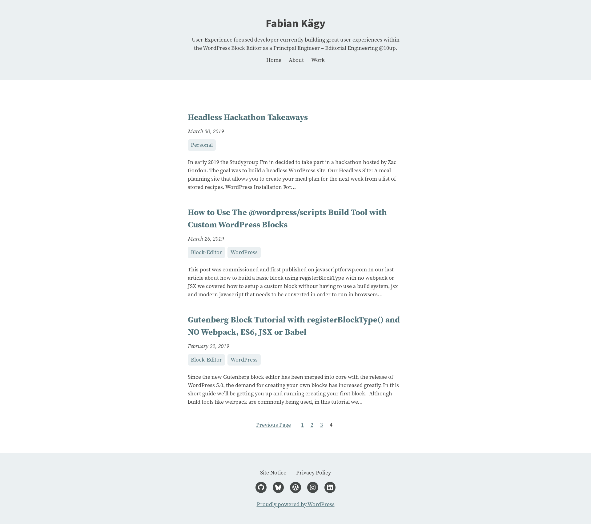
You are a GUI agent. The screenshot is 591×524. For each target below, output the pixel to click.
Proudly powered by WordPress (296, 504)
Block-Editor (206, 252)
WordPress (244, 252)
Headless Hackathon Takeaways (248, 117)
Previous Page (273, 425)
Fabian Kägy (295, 23)
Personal (202, 145)
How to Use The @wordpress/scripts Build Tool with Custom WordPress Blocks (287, 218)
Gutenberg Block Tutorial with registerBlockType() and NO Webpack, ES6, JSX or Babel (294, 326)
